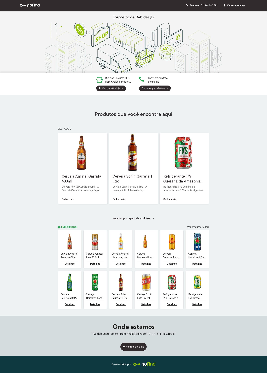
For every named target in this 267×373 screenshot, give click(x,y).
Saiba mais (68, 199)
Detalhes (70, 263)
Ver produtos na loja (198, 227)
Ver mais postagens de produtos (131, 218)
